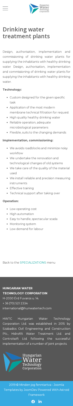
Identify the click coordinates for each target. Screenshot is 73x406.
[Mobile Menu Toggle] (5, 8)
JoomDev (30, 390)
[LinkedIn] (40, 402)
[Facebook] (33, 402)
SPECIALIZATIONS (33, 262)
